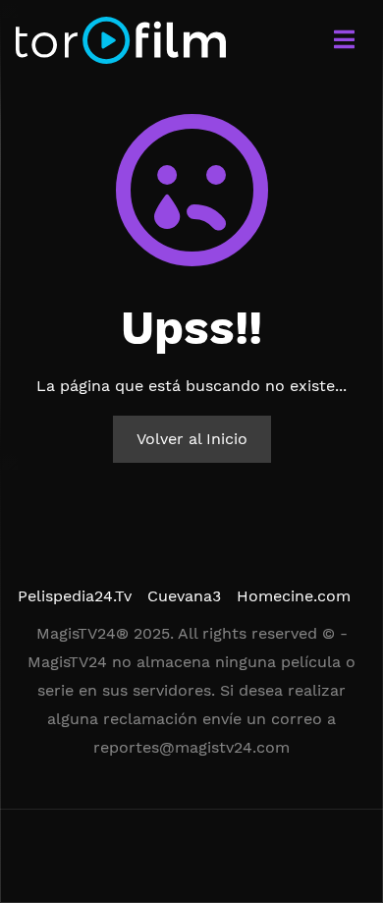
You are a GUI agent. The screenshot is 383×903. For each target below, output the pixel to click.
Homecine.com (294, 596)
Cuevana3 (184, 596)
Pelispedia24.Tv (75, 596)
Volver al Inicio (192, 438)
